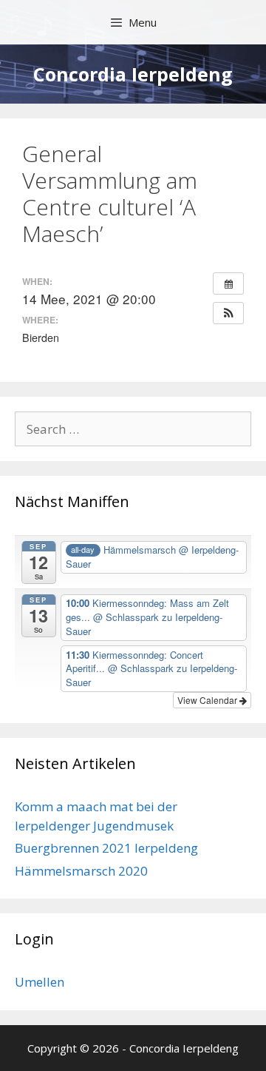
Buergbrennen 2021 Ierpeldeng (106, 847)
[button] (228, 313)
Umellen (39, 981)
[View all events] (228, 283)
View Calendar (208, 700)
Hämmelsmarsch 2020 (81, 870)
